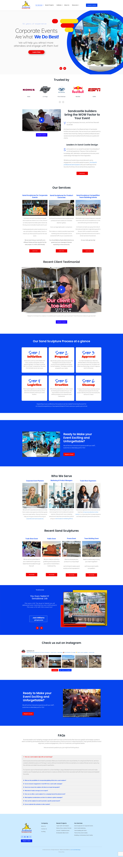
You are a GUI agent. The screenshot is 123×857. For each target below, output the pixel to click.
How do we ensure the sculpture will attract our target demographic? (42, 787)
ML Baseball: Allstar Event (62, 833)
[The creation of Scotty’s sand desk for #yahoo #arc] (68, 661)
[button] (61, 757)
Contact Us (44, 829)
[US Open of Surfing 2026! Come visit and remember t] (81, 661)
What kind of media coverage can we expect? (36, 790)
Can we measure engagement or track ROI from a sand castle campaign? (43, 783)
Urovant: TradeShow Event (62, 830)
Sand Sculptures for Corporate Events (83, 825)
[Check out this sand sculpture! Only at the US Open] (95, 661)
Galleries (59, 5)
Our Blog (43, 831)
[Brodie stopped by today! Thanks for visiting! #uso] (41, 661)
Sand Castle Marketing (79, 828)
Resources (75, 5)
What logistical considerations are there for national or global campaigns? (44, 797)
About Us (66, 5)
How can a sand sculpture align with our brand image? (39, 757)
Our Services (38, 5)
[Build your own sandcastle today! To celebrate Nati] (28, 661)
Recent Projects (49, 5)
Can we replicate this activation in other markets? (37, 804)
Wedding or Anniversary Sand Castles (83, 835)
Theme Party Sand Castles (80, 833)
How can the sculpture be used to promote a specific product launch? (42, 801)
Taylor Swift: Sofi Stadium (62, 825)
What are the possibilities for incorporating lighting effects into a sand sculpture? (45, 780)
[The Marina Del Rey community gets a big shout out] (54, 661)
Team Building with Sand (80, 830)
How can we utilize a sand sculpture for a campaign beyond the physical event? (45, 794)
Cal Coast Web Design (75, 849)
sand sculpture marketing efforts (64, 518)
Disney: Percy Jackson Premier (63, 828)
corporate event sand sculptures (34, 518)
